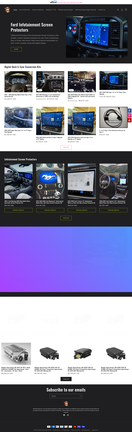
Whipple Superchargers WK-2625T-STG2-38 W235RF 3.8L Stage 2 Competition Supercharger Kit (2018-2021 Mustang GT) (82, 334)
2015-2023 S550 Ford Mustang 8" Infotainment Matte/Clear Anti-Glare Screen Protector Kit (49, 202)
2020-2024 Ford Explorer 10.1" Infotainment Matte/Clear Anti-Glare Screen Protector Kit (112, 202)
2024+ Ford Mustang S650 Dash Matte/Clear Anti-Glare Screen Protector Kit (17, 202)
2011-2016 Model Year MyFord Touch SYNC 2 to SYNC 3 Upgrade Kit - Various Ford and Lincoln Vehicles (81, 96)
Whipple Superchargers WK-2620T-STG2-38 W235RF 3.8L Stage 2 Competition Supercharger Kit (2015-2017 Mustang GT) (82, 369)
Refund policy (56, 430)
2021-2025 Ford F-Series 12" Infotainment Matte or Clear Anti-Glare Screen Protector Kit (81, 202)
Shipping (13, 256)
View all (66, 147)
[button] (118, 10)
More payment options (31, 283)
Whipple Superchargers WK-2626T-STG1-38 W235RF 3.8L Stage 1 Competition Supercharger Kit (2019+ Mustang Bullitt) (115, 334)
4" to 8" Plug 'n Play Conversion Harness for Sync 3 (112, 131)
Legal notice (95, 430)
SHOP (16, 49)
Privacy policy (65, 430)
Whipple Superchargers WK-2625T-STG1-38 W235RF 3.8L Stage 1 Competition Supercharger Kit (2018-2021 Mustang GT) (48, 334)
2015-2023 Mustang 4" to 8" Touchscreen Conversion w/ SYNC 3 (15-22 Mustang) (48, 95)
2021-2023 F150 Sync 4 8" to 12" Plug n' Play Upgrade (112, 93)
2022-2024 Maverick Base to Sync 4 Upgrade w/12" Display (49, 138)
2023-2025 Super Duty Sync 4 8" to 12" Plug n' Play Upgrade (18, 131)
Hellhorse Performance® (45, 430)
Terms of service (75, 430)
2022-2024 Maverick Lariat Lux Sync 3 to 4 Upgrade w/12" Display (80, 138)
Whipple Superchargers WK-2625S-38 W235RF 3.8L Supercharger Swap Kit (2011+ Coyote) (16, 333)
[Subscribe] (80, 396)
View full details (57, 289)
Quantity (13, 263)
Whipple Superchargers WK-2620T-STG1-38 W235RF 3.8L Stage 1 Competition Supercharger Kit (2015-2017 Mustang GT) (48, 369)
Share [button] (14, 289)
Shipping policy (86, 430)
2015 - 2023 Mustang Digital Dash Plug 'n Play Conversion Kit (18, 95)
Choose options (18, 210)
